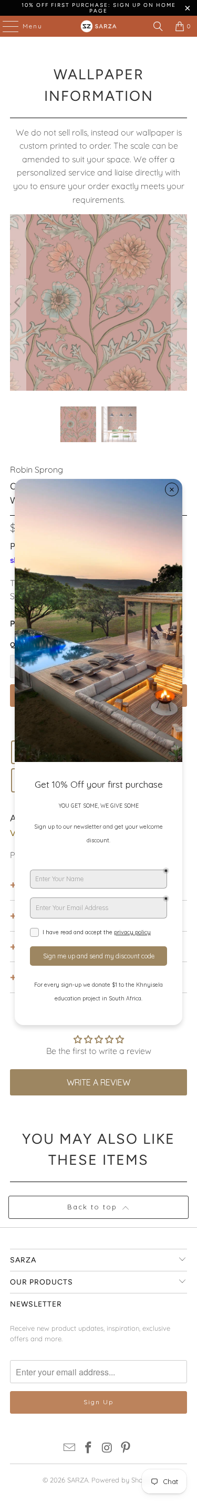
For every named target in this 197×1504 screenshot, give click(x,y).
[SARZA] (98, 26)
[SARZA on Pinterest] (126, 1448)
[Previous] (17, 302)
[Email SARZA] (70, 1448)
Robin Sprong (36, 469)
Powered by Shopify (122, 1480)
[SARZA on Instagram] (108, 1448)
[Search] (158, 26)
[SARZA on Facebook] (89, 1448)
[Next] (179, 302)
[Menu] (5, 26)
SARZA (77, 1480)
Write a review (98, 1082)
